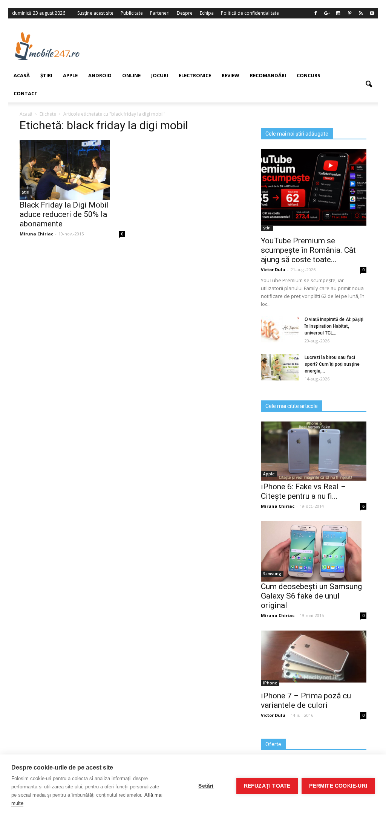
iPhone (270, 683)
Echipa (207, 13)
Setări (205, 786)
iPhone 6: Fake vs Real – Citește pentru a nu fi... (303, 491)
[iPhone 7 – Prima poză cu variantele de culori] (313, 657)
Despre (185, 13)
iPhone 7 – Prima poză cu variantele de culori (306, 700)
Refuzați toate (267, 786)
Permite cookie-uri (338, 786)
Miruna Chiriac (277, 506)
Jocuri (159, 75)
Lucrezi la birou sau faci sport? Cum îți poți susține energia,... (332, 364)
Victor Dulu (273, 269)
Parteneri (160, 13)
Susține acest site (95, 13)
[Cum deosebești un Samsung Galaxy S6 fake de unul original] (313, 551)
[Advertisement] (238, 46)
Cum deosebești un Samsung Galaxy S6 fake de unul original (311, 596)
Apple (268, 473)
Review (230, 75)
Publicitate (132, 13)
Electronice (195, 75)
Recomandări (268, 75)
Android (100, 75)
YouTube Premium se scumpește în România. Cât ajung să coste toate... (308, 250)
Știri (267, 228)
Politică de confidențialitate (250, 13)
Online (131, 75)
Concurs (308, 75)
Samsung (272, 573)
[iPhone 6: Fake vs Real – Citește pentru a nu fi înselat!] (313, 451)
